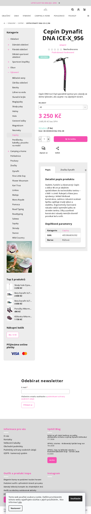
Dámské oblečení (20, 44)
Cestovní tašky (19, 120)
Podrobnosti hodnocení (63, 52)
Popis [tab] (48, 169)
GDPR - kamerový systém (15, 453)
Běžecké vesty (18, 78)
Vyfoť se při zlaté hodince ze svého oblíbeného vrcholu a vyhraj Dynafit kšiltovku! (67, 436)
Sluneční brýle (19, 97)
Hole (14, 116)
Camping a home (18, 151)
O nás (6, 436)
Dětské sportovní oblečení (20, 55)
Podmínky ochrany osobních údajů (20, 450)
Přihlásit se (27, 405)
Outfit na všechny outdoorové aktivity (20, 490)
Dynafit (63, 45)
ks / (13, 335)
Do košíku (72, 139)
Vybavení (14, 72)
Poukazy (14, 160)
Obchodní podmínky (13, 446)
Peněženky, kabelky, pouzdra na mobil (20, 142)
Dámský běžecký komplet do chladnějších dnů (23, 487)
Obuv (13, 67)
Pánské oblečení (20, 49)
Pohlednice (15, 156)
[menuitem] (6, 16)
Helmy (15, 111)
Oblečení (14, 39)
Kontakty (8, 439)
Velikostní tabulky (12, 443)
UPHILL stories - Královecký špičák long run (66, 443)
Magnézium (17, 125)
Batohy (15, 87)
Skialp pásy (17, 106)
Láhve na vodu (19, 92)
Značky (13, 165)
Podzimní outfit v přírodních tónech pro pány (23, 483)
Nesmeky (16, 130)
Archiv (52, 460)
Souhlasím (76, 498)
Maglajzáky (17, 101)
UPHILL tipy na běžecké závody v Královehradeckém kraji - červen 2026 (63, 450)
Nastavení (15, 508)
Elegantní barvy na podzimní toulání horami (22, 479)
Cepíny (15, 135)
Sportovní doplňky (21, 62)
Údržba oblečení (20, 82)
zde (20, 502)
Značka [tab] (68, 169)
